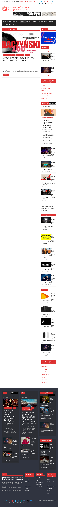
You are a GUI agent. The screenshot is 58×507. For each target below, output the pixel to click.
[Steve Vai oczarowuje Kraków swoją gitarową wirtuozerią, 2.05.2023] (46, 345)
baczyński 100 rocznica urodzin (26, 65)
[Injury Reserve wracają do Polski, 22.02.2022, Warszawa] (25, 449)
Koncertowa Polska (17, 63)
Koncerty (8, 55)
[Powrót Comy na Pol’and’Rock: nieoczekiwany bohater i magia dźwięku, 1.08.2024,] (46, 148)
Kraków (43, 377)
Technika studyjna (6, 24)
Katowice (44, 380)
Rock (14, 408)
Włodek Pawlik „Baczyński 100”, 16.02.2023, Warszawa (19, 59)
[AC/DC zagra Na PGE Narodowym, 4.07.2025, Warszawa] (7, 451)
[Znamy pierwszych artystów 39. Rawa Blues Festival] (46, 262)
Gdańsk (5, 408)
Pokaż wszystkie (52, 103)
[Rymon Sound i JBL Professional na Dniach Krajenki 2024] (46, 162)
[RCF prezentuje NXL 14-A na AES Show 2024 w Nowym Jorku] (46, 333)
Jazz (4, 55)
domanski (6, 424)
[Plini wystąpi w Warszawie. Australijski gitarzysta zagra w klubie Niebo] (7, 438)
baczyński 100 (32, 63)
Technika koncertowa (49, 21)
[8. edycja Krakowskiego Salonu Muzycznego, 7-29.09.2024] (48, 109)
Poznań (43, 372)
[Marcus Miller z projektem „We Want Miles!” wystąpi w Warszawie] (44, 397)
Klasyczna (51, 117)
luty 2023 (11, 67)
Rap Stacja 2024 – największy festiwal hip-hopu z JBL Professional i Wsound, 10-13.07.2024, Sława (29, 417)
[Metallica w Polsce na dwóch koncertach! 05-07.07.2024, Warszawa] (46, 234)
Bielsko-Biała (45, 374)
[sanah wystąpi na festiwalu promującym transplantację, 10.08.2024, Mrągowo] (46, 174)
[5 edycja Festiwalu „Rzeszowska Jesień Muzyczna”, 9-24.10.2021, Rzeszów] (46, 293)
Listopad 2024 (45, 96)
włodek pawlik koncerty (24, 67)
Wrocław (44, 369)
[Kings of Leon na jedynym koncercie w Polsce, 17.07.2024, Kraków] (46, 248)
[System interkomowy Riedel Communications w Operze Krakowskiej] (44, 457)
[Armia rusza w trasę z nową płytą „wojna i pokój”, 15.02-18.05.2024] (46, 319)
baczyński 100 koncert (7, 65)
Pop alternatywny (20, 55)
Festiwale (45, 117)
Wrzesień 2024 (45, 91)
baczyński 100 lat (15, 65)
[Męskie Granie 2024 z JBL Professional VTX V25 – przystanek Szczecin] (46, 190)
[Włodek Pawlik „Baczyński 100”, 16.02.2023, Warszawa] (21, 32)
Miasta (22, 21)
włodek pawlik (16, 67)
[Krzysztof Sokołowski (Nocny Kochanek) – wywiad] (46, 275)
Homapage (5, 21)
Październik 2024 (46, 93)
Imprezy (28, 21)
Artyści (34, 21)
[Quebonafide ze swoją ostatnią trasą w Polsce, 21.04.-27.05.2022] (25, 438)
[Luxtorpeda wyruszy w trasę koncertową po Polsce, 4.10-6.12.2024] (46, 54)
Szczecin (44, 382)
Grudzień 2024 (45, 98)
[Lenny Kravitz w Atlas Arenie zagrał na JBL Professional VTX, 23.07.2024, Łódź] (46, 67)
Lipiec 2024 (44, 85)
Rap (29, 408)
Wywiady (41, 21)
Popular (49, 215)
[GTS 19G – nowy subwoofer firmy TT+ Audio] (46, 307)
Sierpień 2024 (45, 88)
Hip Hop (24, 408)
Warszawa (27, 55)
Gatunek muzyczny (13, 21)
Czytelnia (14, 24)
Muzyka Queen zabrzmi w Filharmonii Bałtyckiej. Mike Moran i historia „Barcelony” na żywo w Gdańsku (10, 416)
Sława (32, 408)
